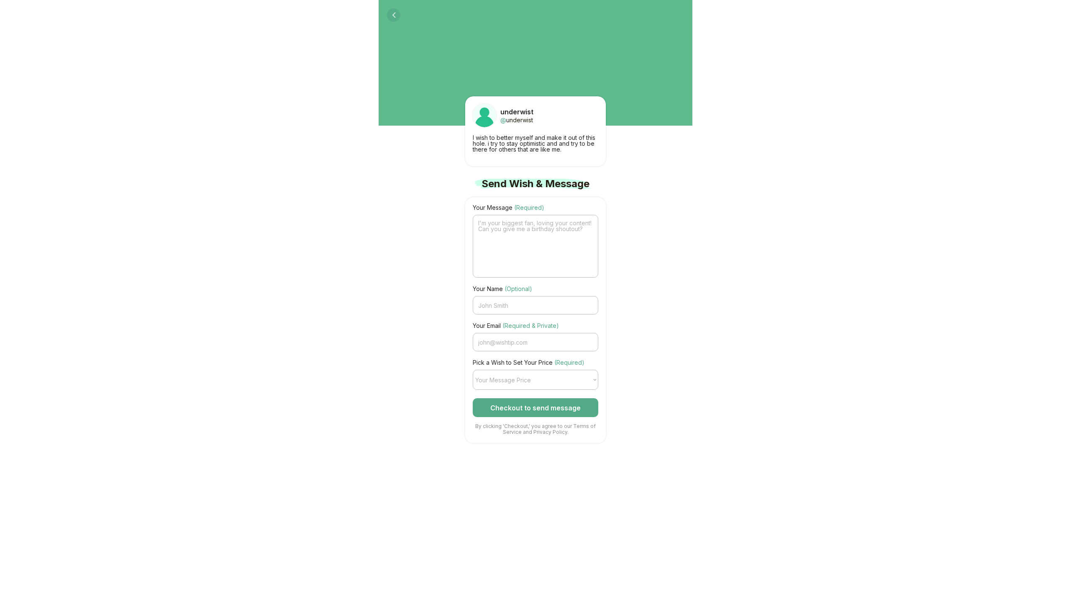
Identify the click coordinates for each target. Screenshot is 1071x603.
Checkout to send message (535, 408)
